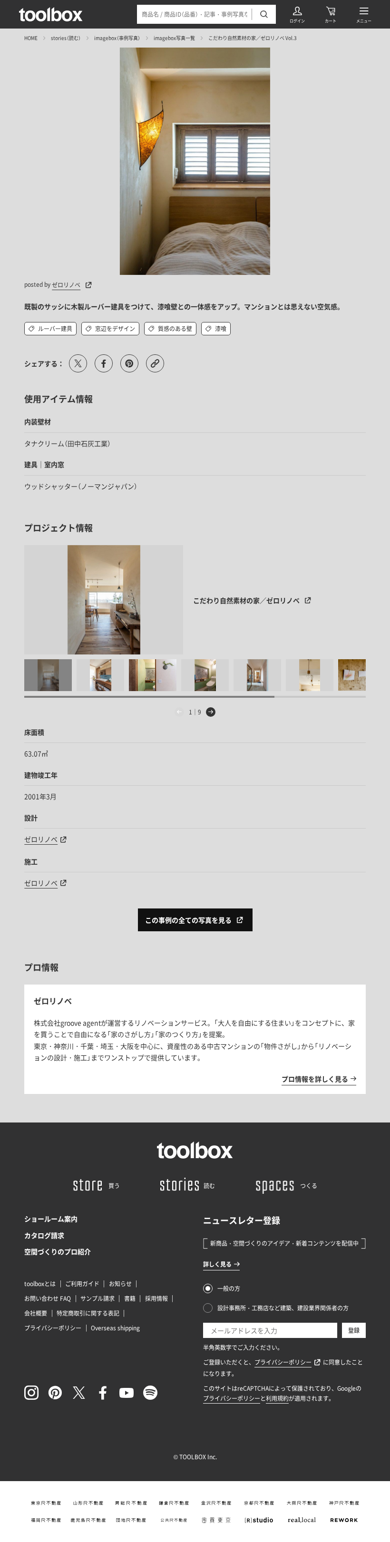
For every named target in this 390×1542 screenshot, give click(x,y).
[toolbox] (195, 1150)
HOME (31, 37)
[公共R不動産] (173, 1520)
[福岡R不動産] (45, 1520)
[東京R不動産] (45, 1503)
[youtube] (126, 1393)
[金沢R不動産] (216, 1503)
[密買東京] (216, 1520)
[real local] (301, 1520)
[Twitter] (79, 1393)
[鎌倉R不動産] (173, 1503)
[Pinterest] (55, 1393)
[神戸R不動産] (344, 1503)
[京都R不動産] (259, 1503)
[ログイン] (297, 14)
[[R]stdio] (259, 1520)
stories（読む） (66, 37)
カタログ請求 (44, 1235)
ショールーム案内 (51, 1218)
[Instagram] (31, 1393)
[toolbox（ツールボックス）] (51, 14)
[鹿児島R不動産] (88, 1520)
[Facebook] (103, 1393)
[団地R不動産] (131, 1520)
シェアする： (44, 363)
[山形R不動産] (88, 1503)
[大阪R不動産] (301, 1503)
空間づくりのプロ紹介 (57, 1251)
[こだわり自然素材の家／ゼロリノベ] (103, 599)
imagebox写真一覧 (174, 37)
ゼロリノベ (41, 839)
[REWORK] (344, 1520)
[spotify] (150, 1393)
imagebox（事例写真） (117, 37)
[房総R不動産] (131, 1503)
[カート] (330, 14)
